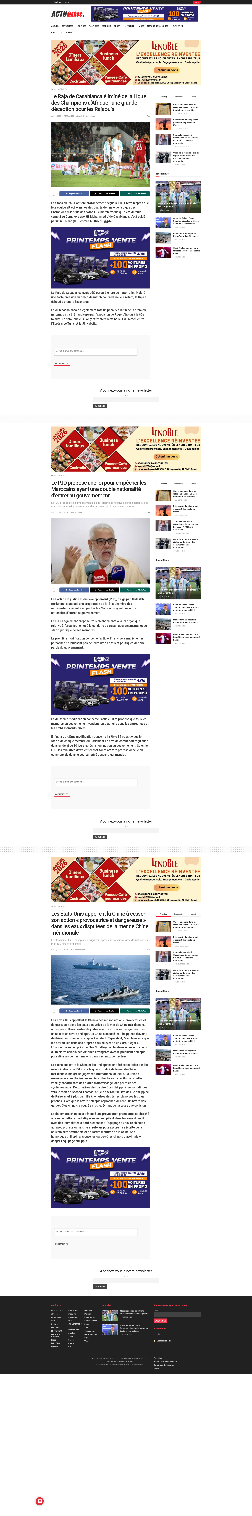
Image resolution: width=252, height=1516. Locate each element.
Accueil (55, 26)
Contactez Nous (164, 1341)
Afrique (54, 1314)
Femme (54, 1347)
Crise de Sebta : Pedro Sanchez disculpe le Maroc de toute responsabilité (186, 221)
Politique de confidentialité (165, 1362)
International (80, 950)
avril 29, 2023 (56, 512)
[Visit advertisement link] (144, 14)
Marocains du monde (157, 26)
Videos (87, 1338)
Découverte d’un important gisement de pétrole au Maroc (185, 122)
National (78, 116)
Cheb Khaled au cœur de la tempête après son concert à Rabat (186, 251)
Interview (72, 1314)
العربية (197, 2)
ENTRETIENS (56, 1331)
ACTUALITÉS (67, 26)
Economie (106, 26)
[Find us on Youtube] (163, 1334)
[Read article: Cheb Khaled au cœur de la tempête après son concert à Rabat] (163, 252)
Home (53, 89)
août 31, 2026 (164, 210)
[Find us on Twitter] (159, 1334)
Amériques (56, 1317)
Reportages (89, 1317)
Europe (54, 1340)
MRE (70, 1347)
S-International (89, 116)
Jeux (70, 1321)
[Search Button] (200, 29)
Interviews (72, 1317)
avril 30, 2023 (56, 116)
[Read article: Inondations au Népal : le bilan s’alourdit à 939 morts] (163, 237)
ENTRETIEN (178, 26)
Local (70, 1336)
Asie (53, 1321)
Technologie (89, 1331)
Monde (71, 1343)
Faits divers (56, 1343)
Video (141, 26)
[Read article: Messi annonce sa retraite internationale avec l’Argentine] (178, 197)
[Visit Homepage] (67, 14)
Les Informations (73, 1329)
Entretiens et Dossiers (56, 1335)
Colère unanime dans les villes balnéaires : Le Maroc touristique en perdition (186, 107)
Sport (117, 26)
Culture (82, 26)
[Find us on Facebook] (154, 1334)
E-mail (126, 396)
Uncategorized (91, 1334)
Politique (94, 26)
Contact (69, 33)
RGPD (156, 1368)
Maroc (71, 1340)
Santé (86, 1324)
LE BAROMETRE (75, 1324)
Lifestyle (129, 26)
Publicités (56, 33)
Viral (86, 1341)
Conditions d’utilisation (164, 1365)
